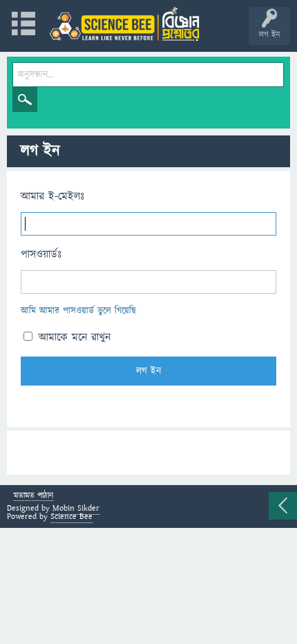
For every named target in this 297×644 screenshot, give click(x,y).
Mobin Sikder (75, 508)
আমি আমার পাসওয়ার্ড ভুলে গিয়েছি (78, 311)
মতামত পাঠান (33, 496)
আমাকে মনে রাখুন (73, 337)
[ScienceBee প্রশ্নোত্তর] (124, 24)
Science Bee (71, 516)
